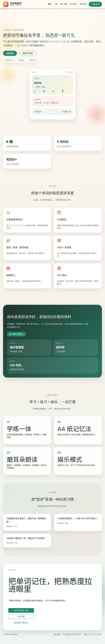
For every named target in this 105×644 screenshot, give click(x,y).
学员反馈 (83, 4)
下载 (55, 4)
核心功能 (63, 4)
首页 (49, 4)
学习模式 (73, 4)
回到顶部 (57, 634)
